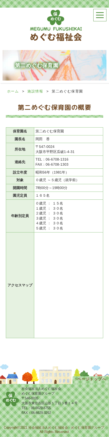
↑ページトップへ (90, 379)
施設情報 (35, 91)
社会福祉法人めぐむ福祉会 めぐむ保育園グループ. (66, 427)
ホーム (13, 91)
